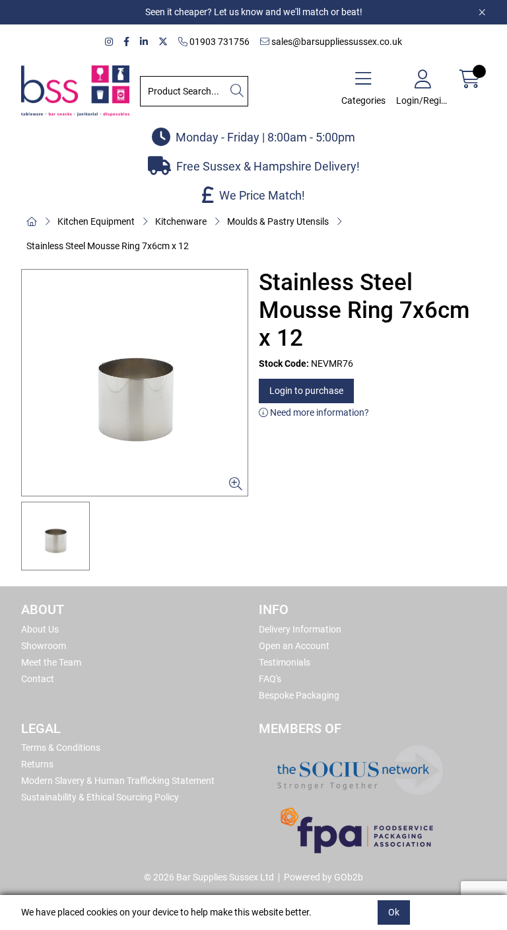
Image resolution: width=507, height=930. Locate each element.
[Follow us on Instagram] (109, 41)
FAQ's (270, 679)
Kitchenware (181, 221)
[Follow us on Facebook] (126, 41)
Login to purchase (306, 390)
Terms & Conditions (60, 747)
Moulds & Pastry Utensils (278, 221)
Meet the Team (51, 662)
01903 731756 (218, 41)
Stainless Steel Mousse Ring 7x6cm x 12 (107, 246)
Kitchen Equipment (96, 221)
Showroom (43, 645)
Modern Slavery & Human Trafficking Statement (118, 780)
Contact (37, 679)
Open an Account (294, 645)
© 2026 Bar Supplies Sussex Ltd (209, 877)
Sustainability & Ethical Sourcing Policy (100, 797)
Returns (37, 764)
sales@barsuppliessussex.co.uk (335, 41)
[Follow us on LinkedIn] (144, 41)
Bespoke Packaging (299, 695)
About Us (40, 629)
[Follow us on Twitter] (163, 41)
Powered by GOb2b (323, 877)
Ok (393, 912)
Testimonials (284, 662)
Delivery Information (300, 629)
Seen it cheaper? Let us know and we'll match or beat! (253, 12)
